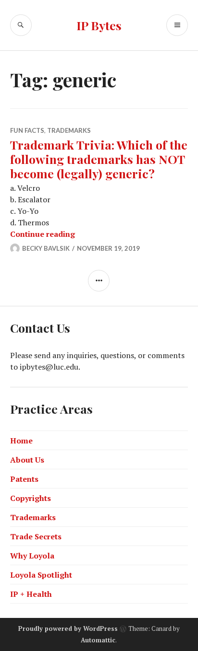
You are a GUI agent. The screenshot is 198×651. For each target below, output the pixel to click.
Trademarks (69, 130)
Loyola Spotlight (41, 575)
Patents (24, 479)
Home (21, 440)
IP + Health (31, 594)
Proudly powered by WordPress (68, 628)
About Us (27, 459)
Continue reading (42, 234)
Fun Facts (27, 130)
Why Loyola (32, 555)
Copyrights (30, 498)
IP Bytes (99, 25)
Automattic (98, 640)
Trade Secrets (36, 536)
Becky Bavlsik (46, 248)
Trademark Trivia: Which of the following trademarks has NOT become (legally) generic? (98, 159)
